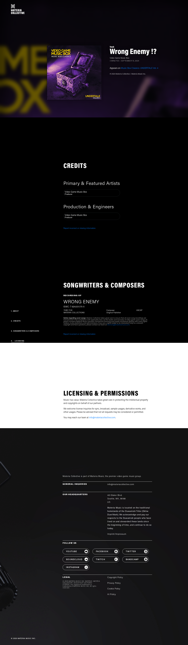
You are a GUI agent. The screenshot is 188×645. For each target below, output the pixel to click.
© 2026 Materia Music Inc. (23, 638)
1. (15, 311)
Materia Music (97, 476)
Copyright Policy (115, 578)
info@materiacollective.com (102, 418)
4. (17, 341)
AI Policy (111, 595)
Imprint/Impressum (116, 534)
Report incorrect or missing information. (79, 228)
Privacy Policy (114, 583)
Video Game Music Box (119, 58)
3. (25, 331)
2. (16, 321)
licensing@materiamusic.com (118, 325)
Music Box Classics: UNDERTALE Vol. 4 (139, 68)
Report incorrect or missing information (79, 334)
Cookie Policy (113, 589)
